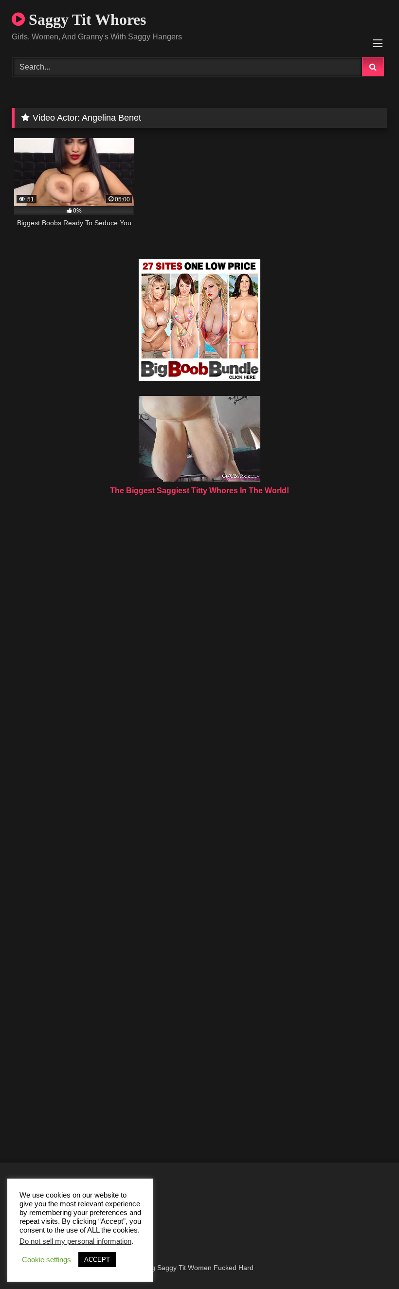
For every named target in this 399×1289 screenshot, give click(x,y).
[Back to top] (369, 1260)
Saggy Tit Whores (85, 19)
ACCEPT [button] (97, 1259)
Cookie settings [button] (46, 1260)
